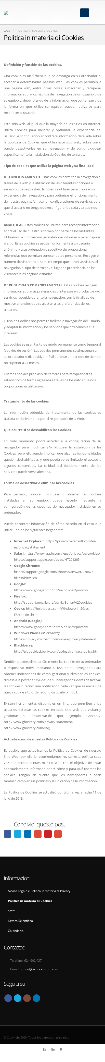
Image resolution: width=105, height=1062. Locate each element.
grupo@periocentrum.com (39, 969)
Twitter (17, 998)
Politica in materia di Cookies (30, 901)
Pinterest (47, 834)
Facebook (7, 834)
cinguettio (17, 834)
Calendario (15, 931)
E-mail (58, 834)
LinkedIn (27, 834)
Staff (11, 911)
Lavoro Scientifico (20, 921)
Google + (38, 834)
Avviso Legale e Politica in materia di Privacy (39, 891)
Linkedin (36, 998)
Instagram (27, 998)
